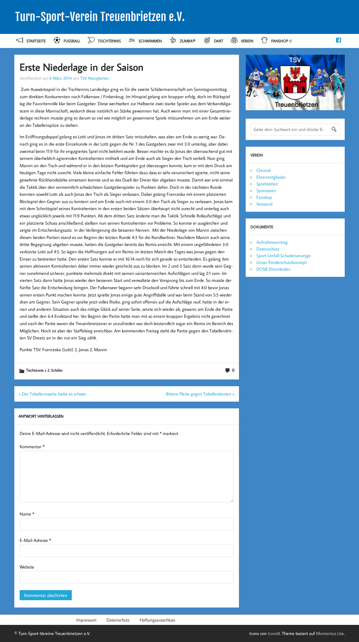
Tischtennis (109, 40)
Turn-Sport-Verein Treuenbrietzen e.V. (100, 17)
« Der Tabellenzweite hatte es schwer (52, 394)
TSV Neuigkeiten (94, 78)
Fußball (72, 40)
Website (27, 567)
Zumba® (188, 40)
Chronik (263, 170)
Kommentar (32, 446)
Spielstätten (267, 184)
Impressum (86, 620)
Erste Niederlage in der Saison (81, 66)
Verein (247, 40)
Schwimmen (150, 40)
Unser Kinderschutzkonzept (281, 262)
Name (27, 514)
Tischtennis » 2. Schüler (44, 370)
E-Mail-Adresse (35, 540)
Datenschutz (267, 249)
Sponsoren (266, 190)
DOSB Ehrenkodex (273, 269)
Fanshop (279, 40)
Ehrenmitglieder (271, 177)
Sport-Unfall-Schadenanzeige (283, 255)
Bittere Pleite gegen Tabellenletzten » (200, 394)
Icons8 (274, 633)
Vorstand (264, 204)
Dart (218, 40)
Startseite (36, 40)
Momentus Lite (330, 633)
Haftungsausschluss (157, 620)
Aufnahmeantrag (272, 242)
